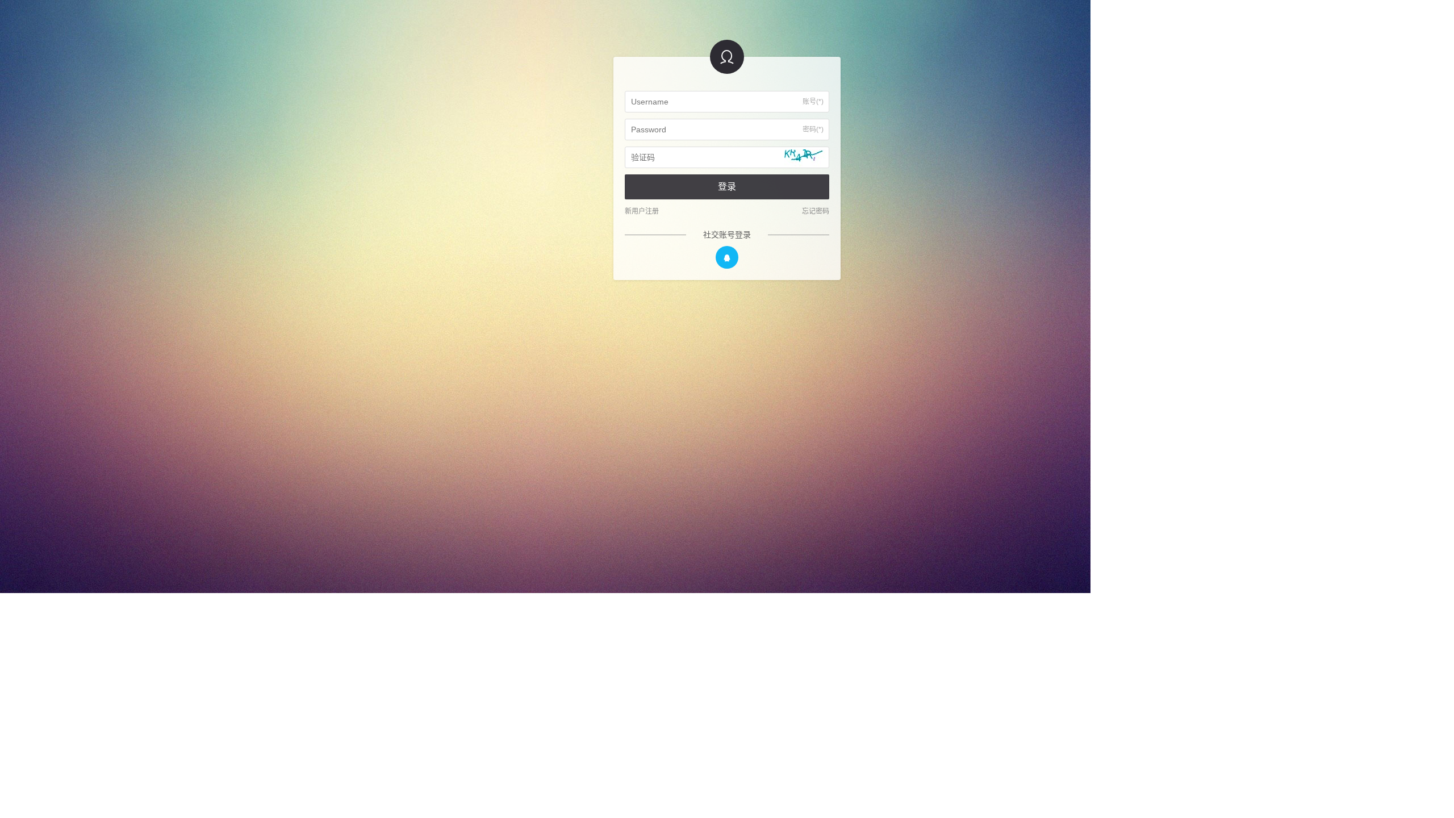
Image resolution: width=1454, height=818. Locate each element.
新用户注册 (642, 211)
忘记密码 (815, 211)
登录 (727, 186)
